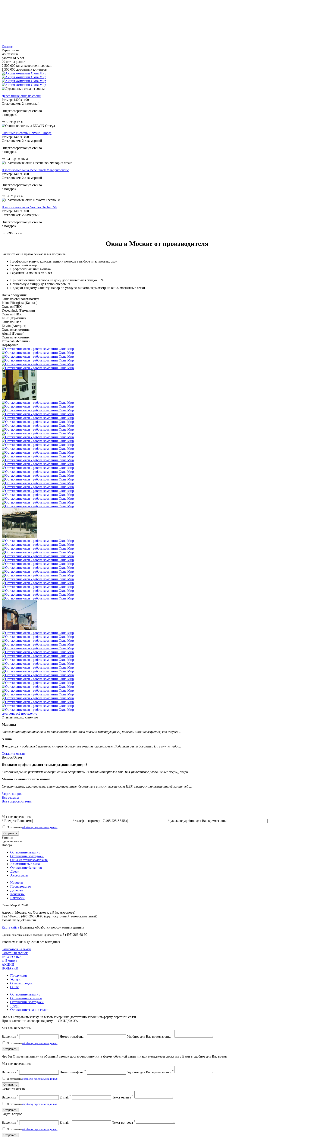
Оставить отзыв (13, 753)
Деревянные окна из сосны (21, 96)
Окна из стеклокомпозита (29, 860)
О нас (14, 987)
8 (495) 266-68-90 (31, 916)
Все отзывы (10, 797)
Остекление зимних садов (29, 1009)
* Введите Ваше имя (17, 821)
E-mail (65, 1097)
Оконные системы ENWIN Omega (26, 133)
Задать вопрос (12, 793)
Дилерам (16, 890)
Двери (14, 871)
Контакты (17, 894)
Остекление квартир (25, 852)
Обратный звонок (15, 953)
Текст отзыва (123, 1097)
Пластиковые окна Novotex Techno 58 (29, 207)
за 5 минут (12, 958)
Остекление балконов (26, 867)
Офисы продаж (21, 983)
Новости (16, 882)
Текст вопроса (123, 1122)
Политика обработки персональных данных (52, 927)
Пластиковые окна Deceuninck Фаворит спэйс (35, 170)
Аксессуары (19, 875)
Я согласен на (32, 827)
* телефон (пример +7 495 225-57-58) (100, 821)
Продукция (18, 975)
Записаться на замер (16, 949)
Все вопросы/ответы (17, 801)
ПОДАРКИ (10, 966)
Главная (7, 46)
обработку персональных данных (39, 827)
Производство (20, 886)
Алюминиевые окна (25, 864)
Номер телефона (73, 1036)
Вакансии (17, 898)
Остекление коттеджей (27, 856)
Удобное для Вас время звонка (150, 1036)
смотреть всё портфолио (19, 713)
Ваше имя (10, 1036)
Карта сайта (10, 927)
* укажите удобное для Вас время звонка (197, 821)
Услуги (15, 979)
